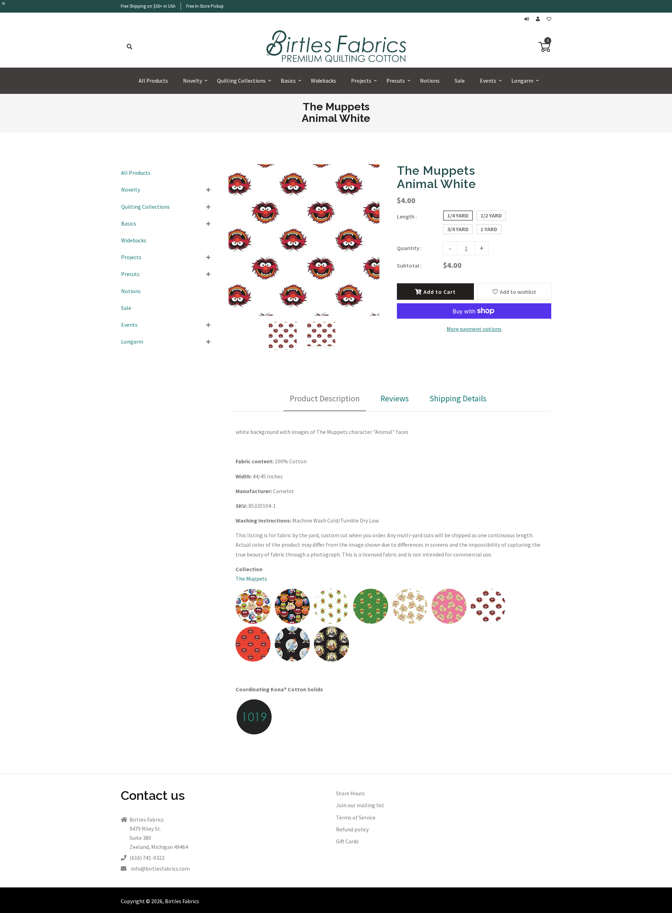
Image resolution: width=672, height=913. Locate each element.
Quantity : (409, 247)
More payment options (474, 328)
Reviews (394, 398)
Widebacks (133, 240)
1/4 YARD (458, 215)
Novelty (130, 189)
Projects (131, 257)
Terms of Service (356, 817)
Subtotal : (409, 265)
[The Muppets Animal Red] (253, 659)
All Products (135, 172)
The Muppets (251, 578)
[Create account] (539, 19)
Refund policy (352, 829)
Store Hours (350, 793)
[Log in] (528, 19)
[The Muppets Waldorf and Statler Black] (331, 659)
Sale (126, 307)
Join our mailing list (360, 805)
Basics (128, 223)
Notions (131, 291)
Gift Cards (347, 841)
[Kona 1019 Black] (254, 732)
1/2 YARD (491, 215)
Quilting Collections (145, 206)
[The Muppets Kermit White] (331, 621)
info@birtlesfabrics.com (160, 868)
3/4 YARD (458, 229)
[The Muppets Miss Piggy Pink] (449, 621)
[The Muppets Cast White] (253, 621)
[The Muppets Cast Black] (292, 621)
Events (129, 324)
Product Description (325, 398)
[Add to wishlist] (549, 19)
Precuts (130, 273)
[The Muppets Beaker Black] (292, 659)
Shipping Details (457, 398)
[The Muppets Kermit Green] (370, 621)
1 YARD (489, 229)
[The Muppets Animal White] (488, 621)
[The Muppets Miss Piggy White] (409, 621)
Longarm (132, 341)
